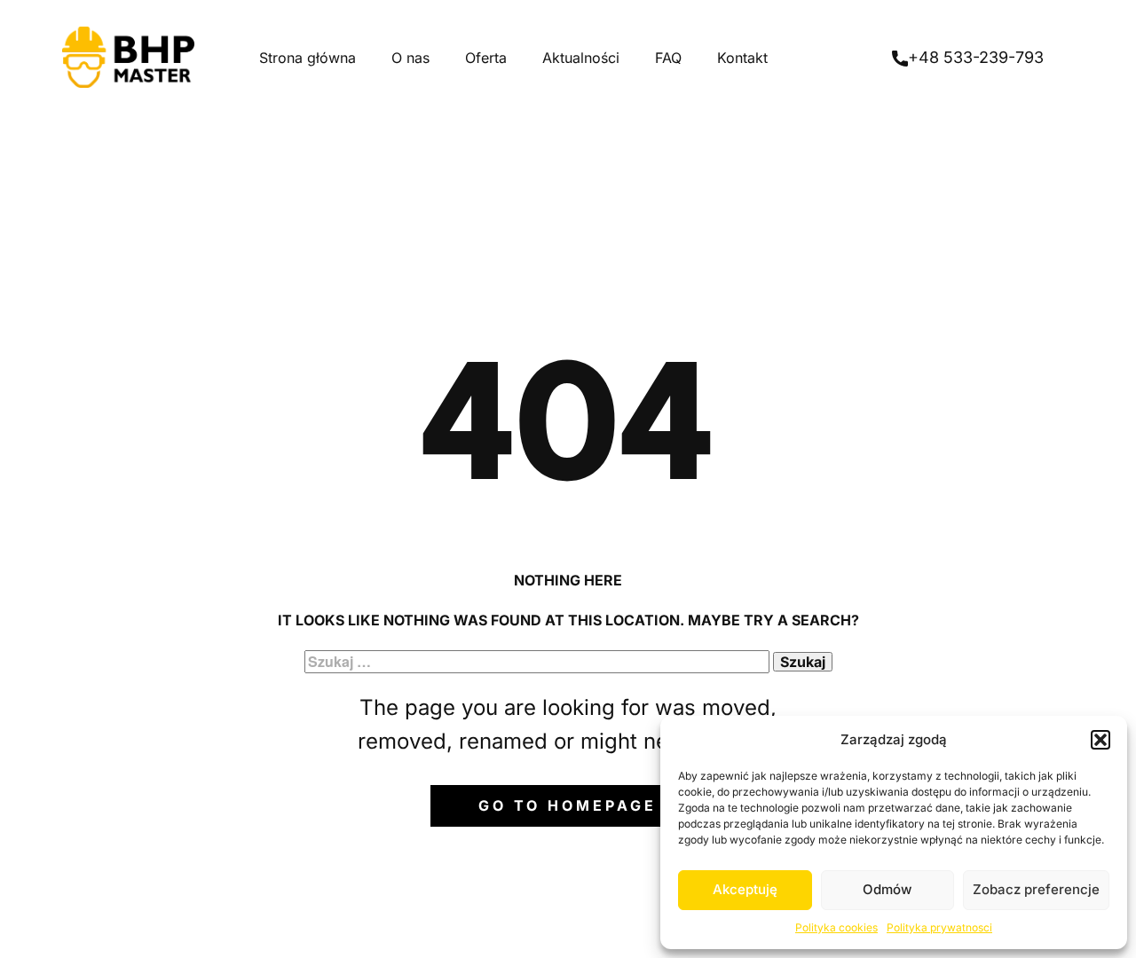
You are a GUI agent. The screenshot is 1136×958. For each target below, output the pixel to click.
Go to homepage (567, 805)
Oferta (486, 58)
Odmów (887, 889)
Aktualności (580, 58)
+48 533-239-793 (976, 57)
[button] (1100, 740)
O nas (410, 58)
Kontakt (742, 58)
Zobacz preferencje (1036, 889)
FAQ (668, 58)
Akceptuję (745, 889)
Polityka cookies (836, 927)
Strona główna (307, 58)
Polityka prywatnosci (939, 927)
